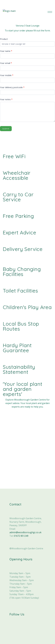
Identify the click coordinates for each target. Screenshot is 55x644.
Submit (5, 128)
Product (4, 39)
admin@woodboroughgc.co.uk (25, 532)
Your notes (6, 99)
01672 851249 (21, 535)
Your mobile (6, 75)
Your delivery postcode (12, 87)
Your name (6, 51)
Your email (6, 63)
